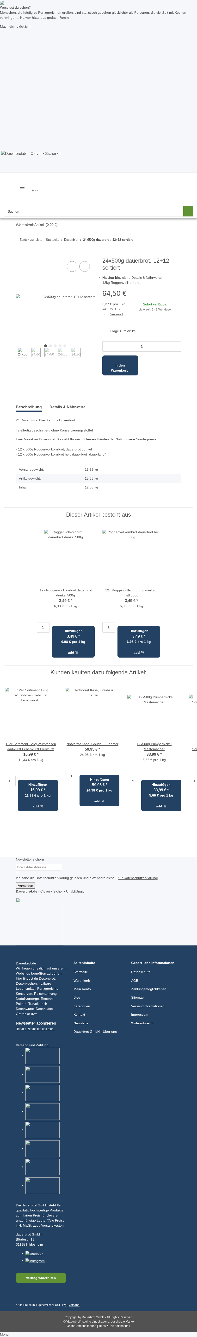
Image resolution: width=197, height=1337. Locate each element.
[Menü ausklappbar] (22, 185)
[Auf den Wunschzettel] (84, 266)
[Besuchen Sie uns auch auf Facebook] (20, 1295)
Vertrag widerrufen (41, 1278)
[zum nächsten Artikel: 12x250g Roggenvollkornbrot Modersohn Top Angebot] (166, 240)
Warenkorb (82, 980)
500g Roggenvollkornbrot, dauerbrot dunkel (58, 449)
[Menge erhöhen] (176, 346)
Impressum (139, 1014)
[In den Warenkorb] (19, 255)
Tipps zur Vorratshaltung (114, 1326)
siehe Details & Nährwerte (142, 277)
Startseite (81, 972)
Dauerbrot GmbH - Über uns (95, 1031)
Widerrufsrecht (142, 1023)
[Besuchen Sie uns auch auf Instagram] (43, 1295)
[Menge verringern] (107, 346)
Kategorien (82, 1006)
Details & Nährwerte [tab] (67, 407)
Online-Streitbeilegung (82, 1326)
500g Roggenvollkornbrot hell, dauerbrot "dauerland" (65, 454)
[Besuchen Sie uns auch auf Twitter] (32, 1295)
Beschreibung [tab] (29, 407)
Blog (77, 997)
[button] (20, 198)
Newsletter (82, 1023)
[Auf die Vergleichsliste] (72, 266)
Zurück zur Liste (31, 239)
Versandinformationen (148, 1006)
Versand (116, 314)
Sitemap (137, 997)
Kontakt (79, 1014)
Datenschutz (140, 972)
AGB (134, 980)
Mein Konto (82, 989)
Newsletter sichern (30, 859)
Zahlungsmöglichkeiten (148, 989)
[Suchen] (188, 211)
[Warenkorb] (37, 205)
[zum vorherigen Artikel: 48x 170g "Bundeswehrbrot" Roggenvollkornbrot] (176, 240)
